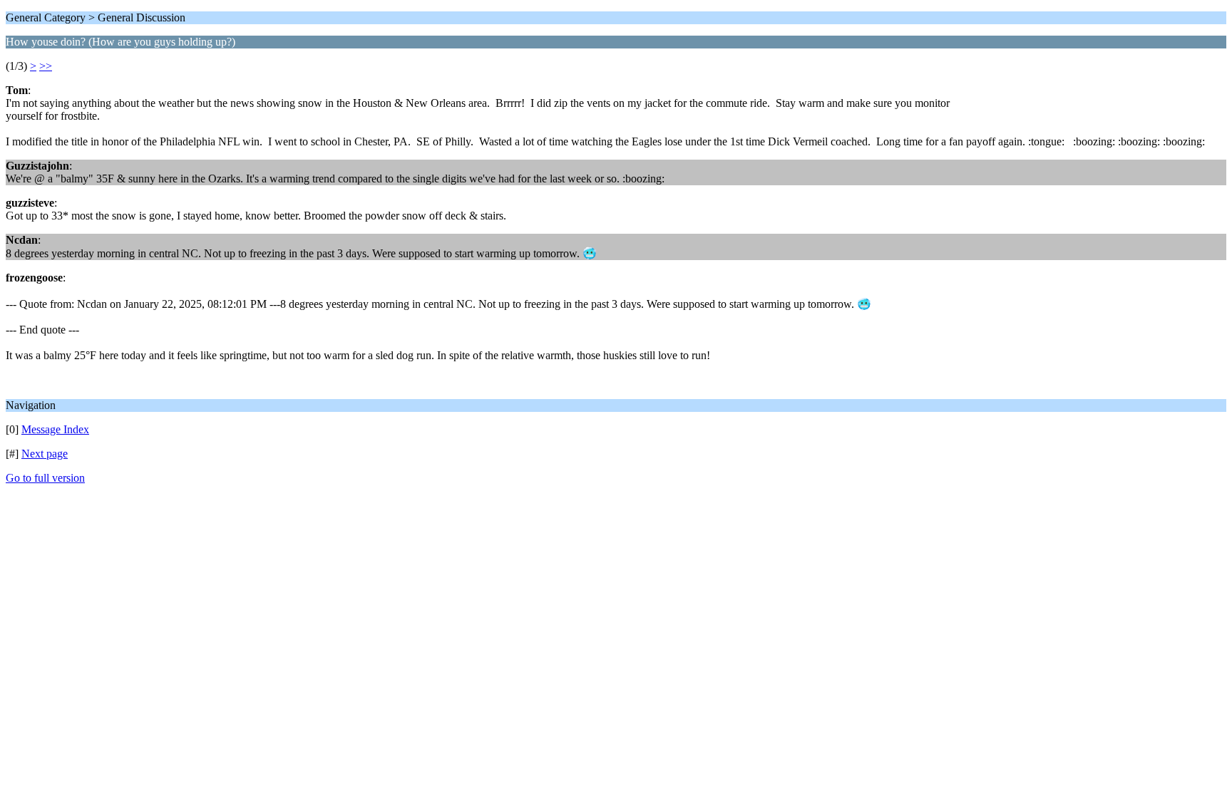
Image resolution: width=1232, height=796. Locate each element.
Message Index (55, 429)
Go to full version (45, 478)
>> (45, 66)
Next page (44, 454)
